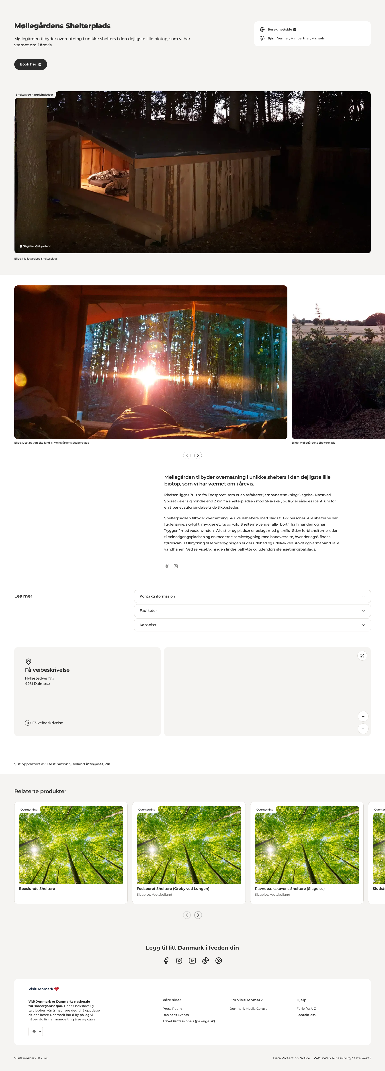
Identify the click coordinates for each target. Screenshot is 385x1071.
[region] (267, 691)
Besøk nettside (280, 29)
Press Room (172, 1009)
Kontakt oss (306, 1015)
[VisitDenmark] (44, 989)
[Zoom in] (363, 716)
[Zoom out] (363, 728)
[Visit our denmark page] (166, 961)
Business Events (176, 1015)
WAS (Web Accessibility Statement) (342, 1058)
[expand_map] (362, 656)
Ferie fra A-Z (306, 1009)
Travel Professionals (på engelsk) (189, 1021)
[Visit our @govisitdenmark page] (205, 961)
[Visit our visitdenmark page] (192, 961)
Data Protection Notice (291, 1058)
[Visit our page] (179, 961)
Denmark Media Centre (248, 1009)
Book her (28, 64)
